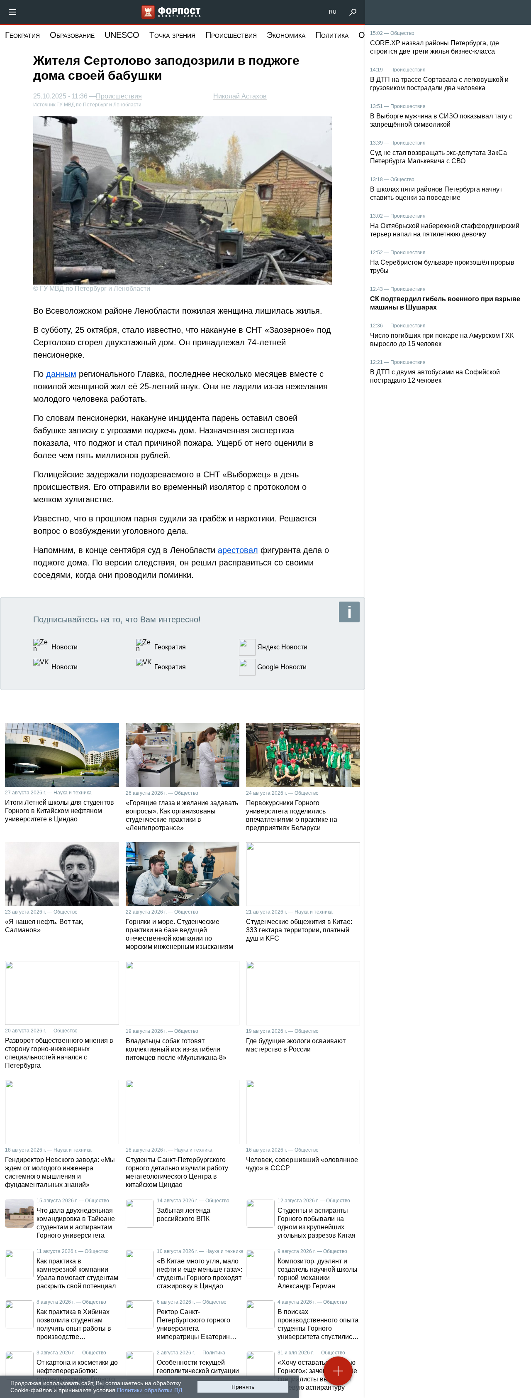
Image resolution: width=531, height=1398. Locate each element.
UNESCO (122, 34)
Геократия (22, 34)
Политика (331, 34)
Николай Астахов (240, 96)
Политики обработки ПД (149, 1390)
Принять (242, 1386)
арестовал (238, 550)
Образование (72, 34)
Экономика (286, 34)
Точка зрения (172, 34)
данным (61, 373)
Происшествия (231, 34)
